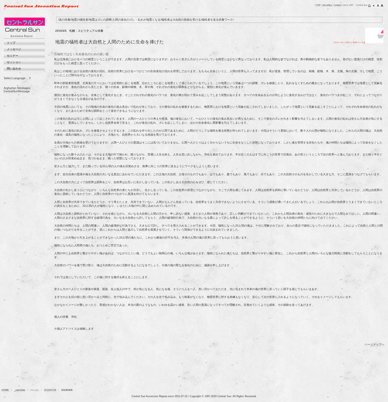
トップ (11, 42)
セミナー (12, 55)
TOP (318, 5)
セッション (14, 62)
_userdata (19, 390)
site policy (327, 5)
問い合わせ (14, 68)
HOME (5, 390)
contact (337, 5)
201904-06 (50, 390)
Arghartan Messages (17, 88)
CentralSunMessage (17, 91)
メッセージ (14, 49)
